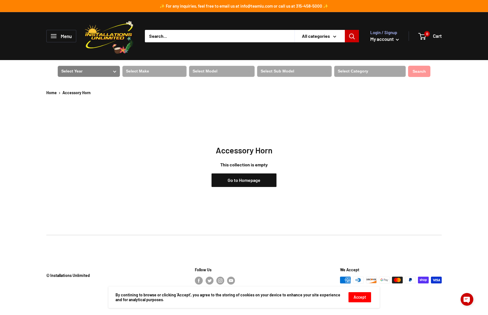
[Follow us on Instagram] (220, 281)
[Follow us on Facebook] (199, 281)
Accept (360, 297)
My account (382, 39)
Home (51, 92)
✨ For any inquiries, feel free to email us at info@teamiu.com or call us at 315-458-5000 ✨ (244, 5)
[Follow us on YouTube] (231, 281)
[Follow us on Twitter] (209, 281)
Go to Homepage (244, 180)
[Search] (352, 36)
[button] (467, 299)
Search (419, 71)
